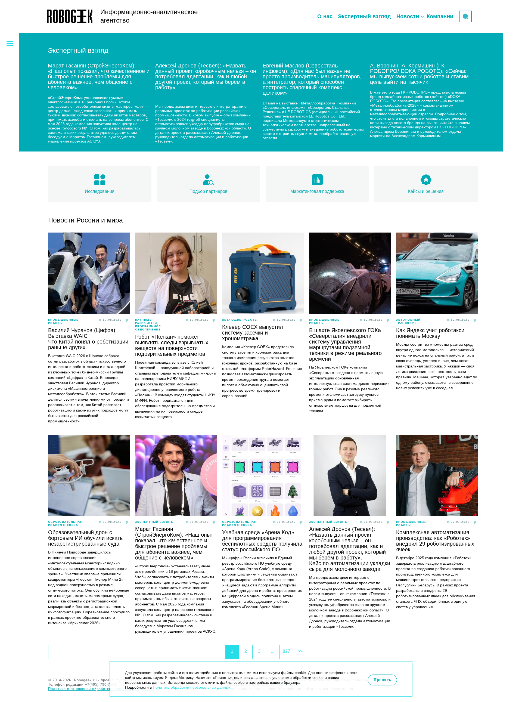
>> (300, 651)
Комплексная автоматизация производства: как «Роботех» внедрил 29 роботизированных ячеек (435, 540)
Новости (407, 16)
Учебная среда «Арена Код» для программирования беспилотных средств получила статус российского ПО (262, 540)
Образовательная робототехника (65, 523)
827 (286, 651)
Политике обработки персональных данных (192, 687)
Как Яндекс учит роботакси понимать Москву (430, 333)
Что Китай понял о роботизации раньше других (88, 344)
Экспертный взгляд (364, 16)
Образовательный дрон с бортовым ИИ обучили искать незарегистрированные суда (85, 538)
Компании (440, 16)
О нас (325, 16)
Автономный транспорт (408, 321)
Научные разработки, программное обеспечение (148, 324)
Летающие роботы (240, 319)
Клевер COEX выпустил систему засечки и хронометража (252, 332)
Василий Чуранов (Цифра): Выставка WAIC (82, 333)
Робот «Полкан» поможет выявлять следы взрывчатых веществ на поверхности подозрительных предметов (171, 345)
